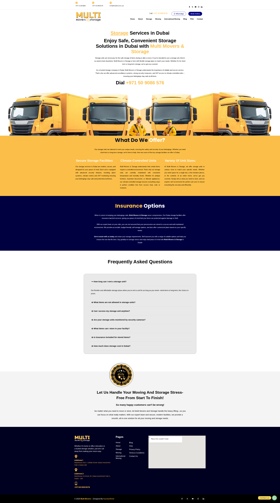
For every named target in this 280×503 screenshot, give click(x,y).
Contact (200, 19)
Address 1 (78, 460)
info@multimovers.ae (117, 6)
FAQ (192, 19)
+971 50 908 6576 (97, 6)
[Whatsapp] (274, 497)
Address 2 (79, 473)
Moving (158, 19)
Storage (149, 19)
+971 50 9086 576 (145, 82)
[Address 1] (76, 457)
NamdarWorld (108, 499)
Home (132, 19)
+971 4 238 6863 (80, 6)
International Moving (172, 19)
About (140, 19)
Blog (185, 19)
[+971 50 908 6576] (76, 484)
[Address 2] (76, 470)
